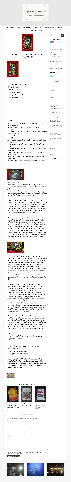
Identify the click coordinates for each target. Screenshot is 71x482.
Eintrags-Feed (52, 95)
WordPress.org (52, 99)
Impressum (40, 30)
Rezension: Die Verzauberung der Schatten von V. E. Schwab (41, 405)
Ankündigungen (49, 27)
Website (8, 431)
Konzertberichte (38, 27)
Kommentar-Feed (53, 97)
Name (8, 420)
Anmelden (51, 92)
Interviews (58, 27)
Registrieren (52, 90)
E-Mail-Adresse (10, 425)
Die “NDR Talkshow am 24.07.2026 (56, 49)
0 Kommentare (45, 380)
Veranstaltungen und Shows (24, 27)
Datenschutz (32, 30)
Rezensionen (11, 27)
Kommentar (9, 436)
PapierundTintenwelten (13, 380)
